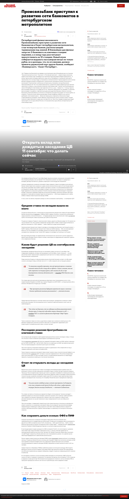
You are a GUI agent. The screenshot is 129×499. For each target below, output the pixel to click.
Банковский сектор (56, 473)
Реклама (77, 5)
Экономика (43, 473)
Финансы (37, 473)
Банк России (73, 473)
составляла (71, 215)
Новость (27, 473)
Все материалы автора (40, 36)
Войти (121, 5)
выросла (37, 214)
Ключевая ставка (81, 473)
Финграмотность (57, 474)
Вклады (31, 473)
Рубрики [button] (47, 5)
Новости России (43, 474)
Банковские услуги (65, 473)
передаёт (31, 314)
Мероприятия (69, 5)
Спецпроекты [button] (58, 5)
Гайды (50, 474)
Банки (48, 473)
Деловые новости (99, 473)
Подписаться (75, 1)
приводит (58, 273)
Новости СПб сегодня (34, 474)
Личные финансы (90, 473)
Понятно (123, 496)
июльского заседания (31, 341)
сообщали (34, 353)
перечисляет (71, 424)
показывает (55, 438)
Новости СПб (25, 474)
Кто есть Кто (85, 5)
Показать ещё (90, 70)
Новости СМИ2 (26, 126)
